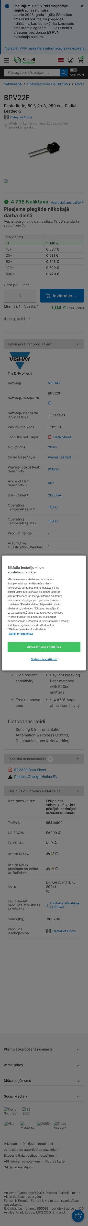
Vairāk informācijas (21, 633)
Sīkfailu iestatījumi (44, 659)
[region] (44, 613)
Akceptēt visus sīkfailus (44, 646)
